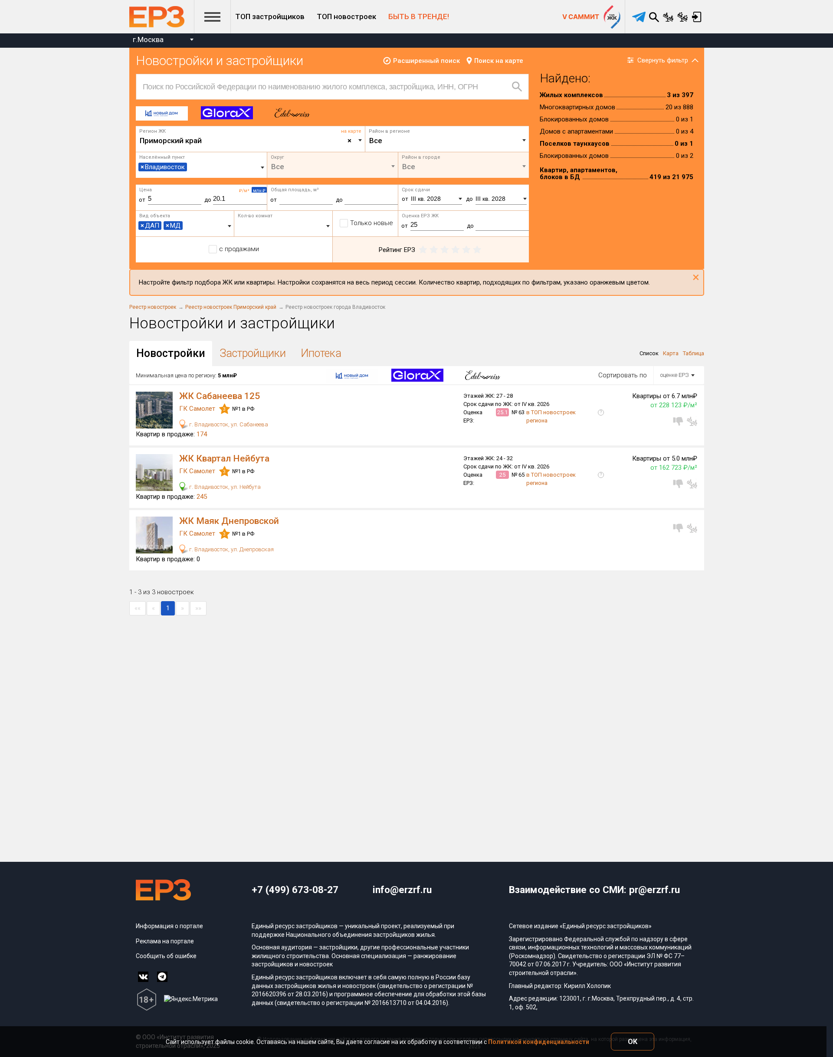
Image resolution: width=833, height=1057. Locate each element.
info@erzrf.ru (402, 889)
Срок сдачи (416, 190)
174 (202, 434)
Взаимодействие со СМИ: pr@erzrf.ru (594, 889)
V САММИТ (580, 16)
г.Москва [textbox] (148, 39)
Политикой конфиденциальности (538, 1041)
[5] (477, 249)
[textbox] (447, 140)
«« (137, 608)
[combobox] (163, 40)
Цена (145, 190)
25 (502, 474)
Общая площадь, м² (295, 190)
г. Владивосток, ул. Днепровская (231, 549)
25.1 (502, 412)
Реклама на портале (165, 941)
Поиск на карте (498, 61)
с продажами (239, 249)
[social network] (143, 977)
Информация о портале (169, 926)
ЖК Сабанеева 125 (219, 396)
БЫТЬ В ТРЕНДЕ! (418, 16)
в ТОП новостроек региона (551, 416)
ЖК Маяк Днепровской (229, 521)
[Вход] (697, 17)
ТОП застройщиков (270, 16)
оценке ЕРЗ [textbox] (674, 375)
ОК (632, 1041)
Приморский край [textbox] (246, 140)
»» (198, 608)
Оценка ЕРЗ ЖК (420, 216)
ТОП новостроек (346, 16)
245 (202, 497)
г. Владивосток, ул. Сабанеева (228, 424)
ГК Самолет (198, 408)
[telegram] (639, 17)
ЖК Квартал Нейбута (224, 458)
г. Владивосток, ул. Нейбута (224, 487)
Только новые (371, 223)
